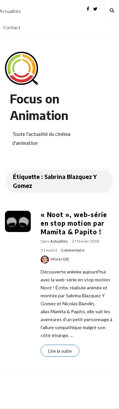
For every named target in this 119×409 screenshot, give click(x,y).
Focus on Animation (39, 107)
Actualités (59, 241)
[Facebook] (88, 8)
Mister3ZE (60, 259)
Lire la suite (60, 351)
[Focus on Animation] (21, 68)
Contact (11, 27)
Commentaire (73, 250)
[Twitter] (95, 8)
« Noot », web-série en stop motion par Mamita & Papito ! (74, 223)
